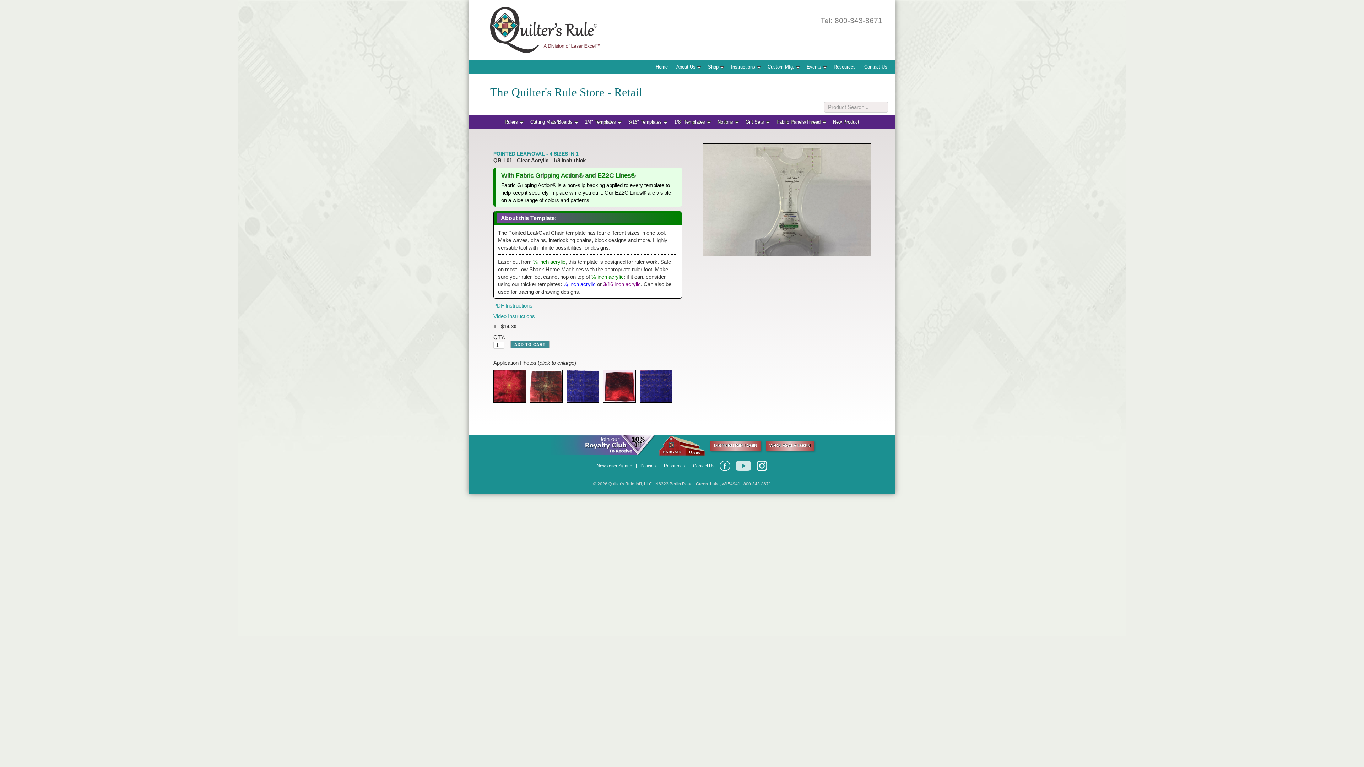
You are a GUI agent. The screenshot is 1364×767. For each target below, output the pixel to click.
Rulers (511, 122)
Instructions (743, 67)
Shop (713, 67)
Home (662, 67)
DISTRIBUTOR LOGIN (735, 445)
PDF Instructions (512, 306)
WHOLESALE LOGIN (790, 445)
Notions (725, 122)
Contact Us (875, 67)
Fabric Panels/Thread (798, 122)
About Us (685, 67)
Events (814, 67)
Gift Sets (755, 122)
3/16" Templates (645, 122)
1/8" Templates (689, 122)
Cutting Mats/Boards (551, 122)
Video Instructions (514, 316)
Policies (648, 465)
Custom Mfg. (781, 67)
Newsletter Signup (614, 465)
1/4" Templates (600, 122)
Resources (845, 67)
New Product (846, 122)
